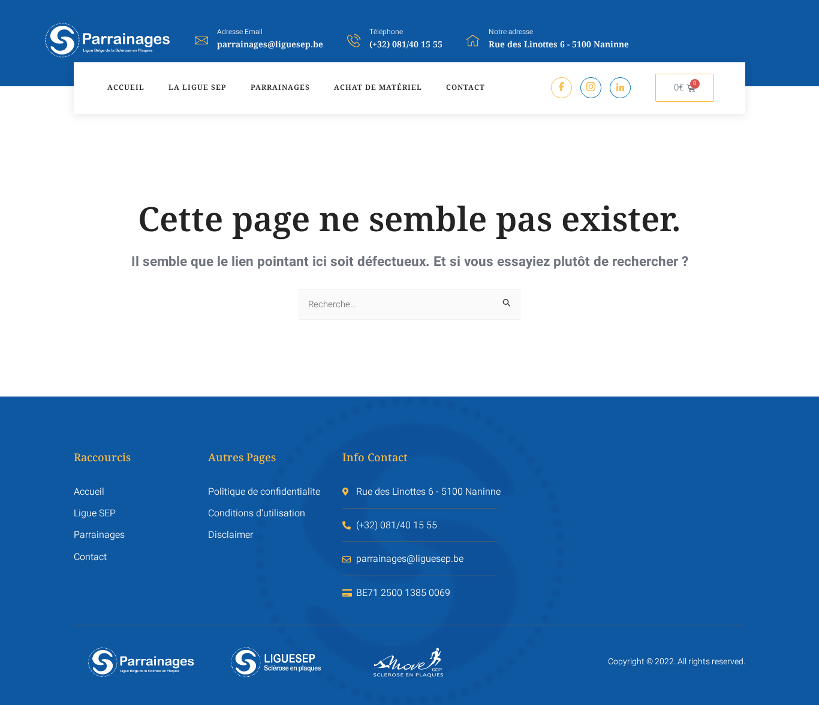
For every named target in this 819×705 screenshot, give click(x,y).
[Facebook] (561, 87)
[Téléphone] (353, 40)
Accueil (125, 87)
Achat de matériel (378, 87)
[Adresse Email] (201, 40)
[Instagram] (590, 87)
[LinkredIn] (620, 87)
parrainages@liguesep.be (270, 44)
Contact (465, 87)
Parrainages (280, 87)
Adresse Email (240, 31)
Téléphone (386, 31)
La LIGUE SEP (197, 87)
